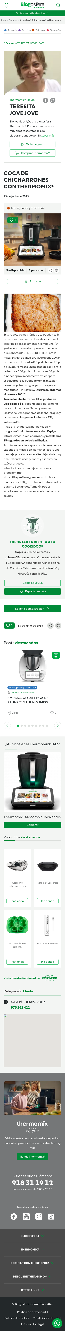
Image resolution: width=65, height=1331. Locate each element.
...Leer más (47, 135)
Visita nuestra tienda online (30, 13)
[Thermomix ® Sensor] (47, 925)
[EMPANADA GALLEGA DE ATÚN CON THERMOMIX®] (32, 669)
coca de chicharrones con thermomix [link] (40, 20)
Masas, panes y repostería (22, 687)
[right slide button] (57, 725)
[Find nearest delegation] (6, 5)
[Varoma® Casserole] (47, 864)
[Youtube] (26, 1216)
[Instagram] (39, 1216)
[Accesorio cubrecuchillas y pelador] (17, 864)
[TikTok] (51, 1216)
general (13, 20)
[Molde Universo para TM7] (17, 925)
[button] (58, 5)
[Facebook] (14, 1216)
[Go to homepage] (32, 5)
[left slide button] (7, 725)
